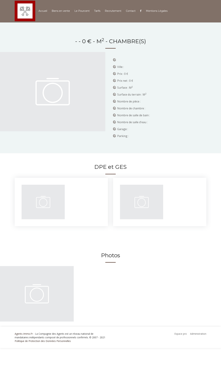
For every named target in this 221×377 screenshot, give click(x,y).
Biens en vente (61, 10)
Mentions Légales (156, 10)
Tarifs (97, 10)
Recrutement (113, 10)
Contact (131, 10)
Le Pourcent (82, 10)
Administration (198, 333)
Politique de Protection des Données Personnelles (43, 341)
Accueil (43, 10)
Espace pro (180, 333)
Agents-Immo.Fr (24, 333)
